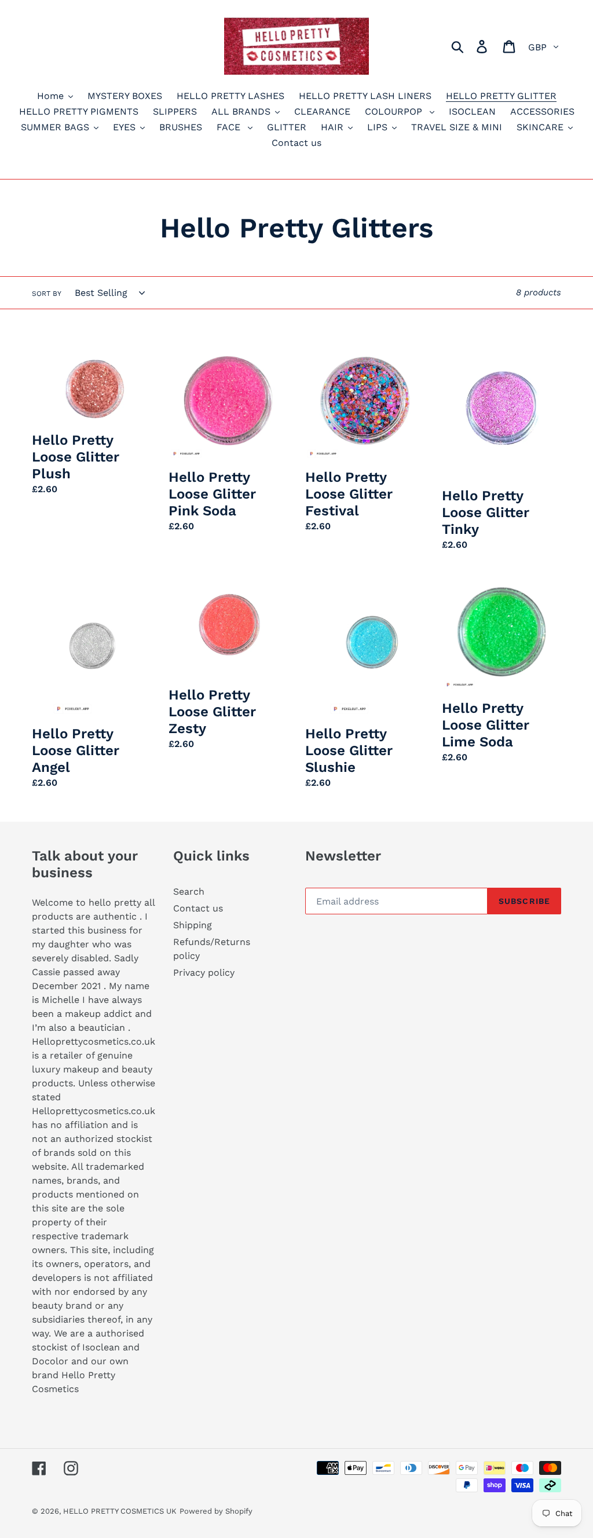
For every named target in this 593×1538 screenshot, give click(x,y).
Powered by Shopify (216, 1511)
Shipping (192, 925)
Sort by (46, 294)
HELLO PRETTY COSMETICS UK (120, 1511)
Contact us (198, 908)
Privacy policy (204, 972)
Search (188, 891)
